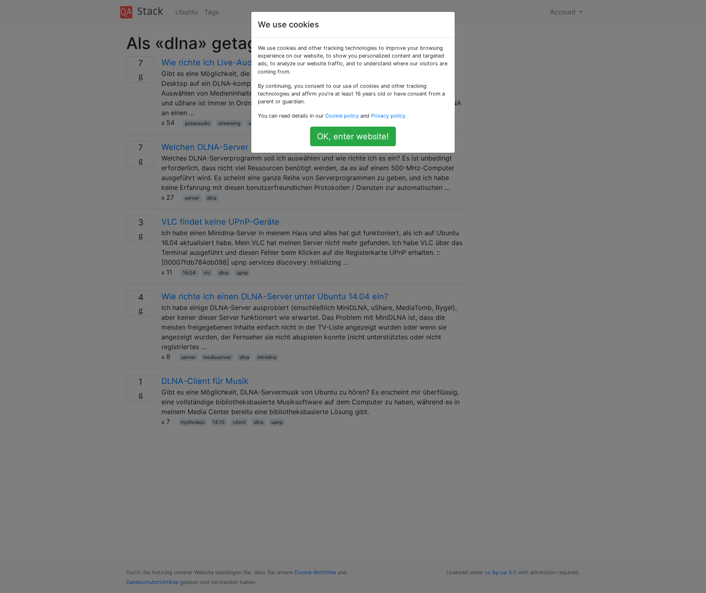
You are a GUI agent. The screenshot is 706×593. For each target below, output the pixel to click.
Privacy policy (388, 116)
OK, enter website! (353, 136)
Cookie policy (342, 116)
